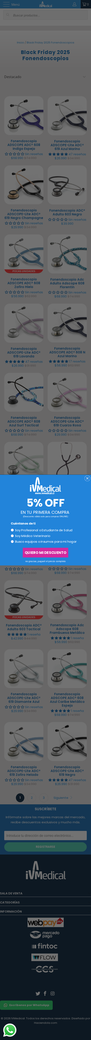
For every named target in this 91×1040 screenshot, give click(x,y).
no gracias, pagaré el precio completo (45, 561)
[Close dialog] (87, 478)
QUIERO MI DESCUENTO (45, 552)
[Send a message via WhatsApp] (10, 1030)
